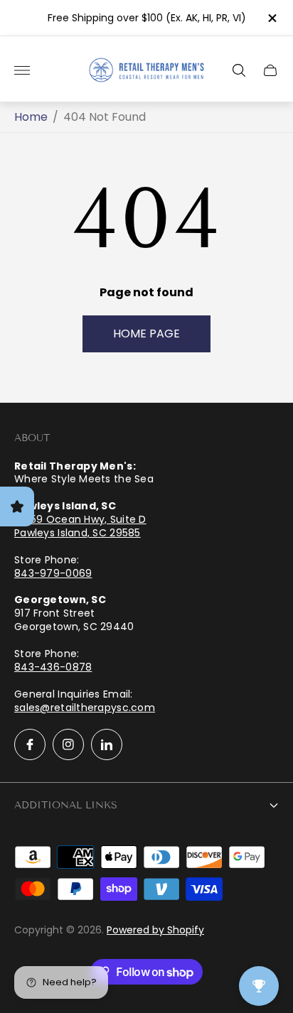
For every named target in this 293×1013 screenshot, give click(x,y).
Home (31, 117)
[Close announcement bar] (271, 18)
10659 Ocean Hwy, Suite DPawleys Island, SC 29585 (80, 526)
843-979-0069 (53, 573)
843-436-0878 (53, 667)
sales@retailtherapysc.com (84, 707)
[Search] (239, 70)
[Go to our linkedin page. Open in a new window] (106, 744)
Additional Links (65, 805)
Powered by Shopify (155, 930)
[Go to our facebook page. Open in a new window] (30, 744)
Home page (146, 333)
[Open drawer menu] (22, 70)
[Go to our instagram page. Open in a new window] (68, 744)
